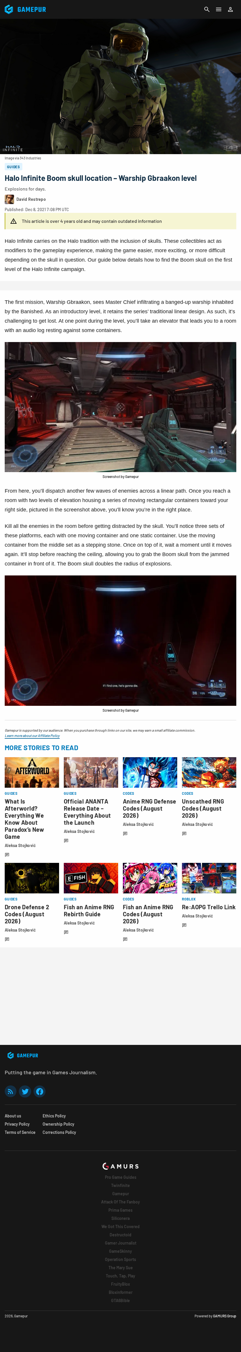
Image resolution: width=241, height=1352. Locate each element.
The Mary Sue (120, 1267)
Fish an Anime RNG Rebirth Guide (89, 910)
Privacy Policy (17, 1124)
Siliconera (120, 1218)
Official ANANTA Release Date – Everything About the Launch (87, 812)
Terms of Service (20, 1132)
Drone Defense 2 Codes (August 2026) (27, 914)
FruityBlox (120, 1284)
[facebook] (40, 1091)
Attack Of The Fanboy (120, 1201)
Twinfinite (120, 1185)
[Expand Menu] (219, 9)
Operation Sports (120, 1259)
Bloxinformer (121, 1292)
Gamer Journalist (120, 1242)
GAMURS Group (224, 1316)
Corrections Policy (59, 1132)
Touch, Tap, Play (120, 1275)
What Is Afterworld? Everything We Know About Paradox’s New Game (24, 819)
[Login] (230, 9)
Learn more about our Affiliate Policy (32, 735)
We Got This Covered (120, 1226)
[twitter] (25, 1091)
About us (13, 1115)
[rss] (10, 1091)
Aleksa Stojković (20, 845)
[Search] (207, 9)
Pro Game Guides (120, 1177)
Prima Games (120, 1210)
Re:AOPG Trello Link (209, 906)
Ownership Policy (58, 1124)
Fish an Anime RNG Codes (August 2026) (148, 914)
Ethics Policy (54, 1115)
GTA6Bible (120, 1300)
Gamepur (120, 1193)
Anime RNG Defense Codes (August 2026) (149, 808)
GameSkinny (120, 1251)
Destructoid (120, 1234)
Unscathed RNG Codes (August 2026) (203, 808)
